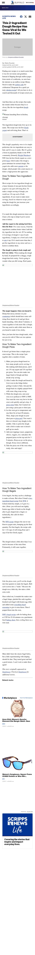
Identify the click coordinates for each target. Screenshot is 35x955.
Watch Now (29, 2)
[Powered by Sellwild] (30, 811)
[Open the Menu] (3, 2)
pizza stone (10, 405)
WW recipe (10, 521)
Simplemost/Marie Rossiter (16, 57)
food (8, 160)
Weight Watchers (24, 155)
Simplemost (6, 672)
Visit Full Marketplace (26, 698)
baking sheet (10, 620)
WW (24, 501)
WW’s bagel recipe (9, 614)
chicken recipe (11, 90)
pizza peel (18, 418)
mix (5, 240)
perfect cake (19, 84)
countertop (6, 316)
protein (20, 166)
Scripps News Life (9, 17)
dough (26, 107)
